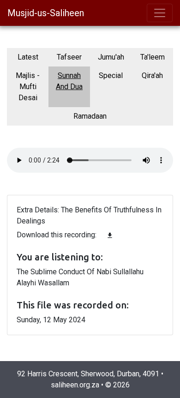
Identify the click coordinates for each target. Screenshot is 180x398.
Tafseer (69, 57)
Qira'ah (152, 75)
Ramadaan (90, 116)
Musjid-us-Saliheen (45, 12)
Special (111, 75)
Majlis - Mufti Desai (28, 86)
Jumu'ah (111, 57)
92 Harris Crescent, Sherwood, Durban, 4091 (88, 373)
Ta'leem (152, 57)
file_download (110, 235)
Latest (28, 57)
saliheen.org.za (75, 384)
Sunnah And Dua (69, 81)
